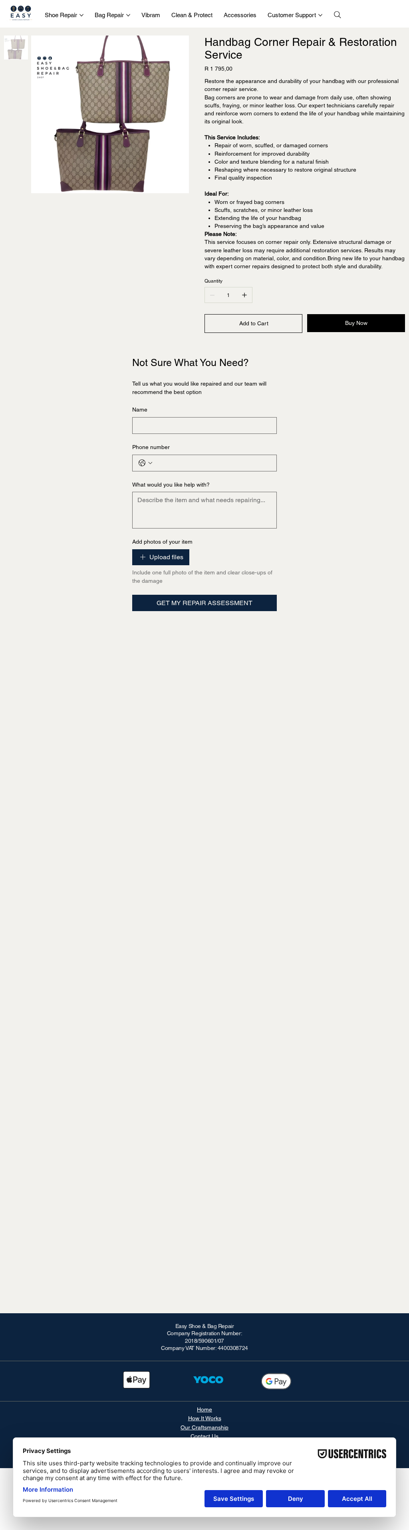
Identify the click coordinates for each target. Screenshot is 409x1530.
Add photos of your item (162, 541)
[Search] (337, 14)
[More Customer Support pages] (320, 15)
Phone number (151, 447)
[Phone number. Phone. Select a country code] (145, 463)
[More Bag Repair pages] (128, 15)
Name (139, 409)
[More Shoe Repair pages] (81, 15)
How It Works (204, 1418)
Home (204, 1409)
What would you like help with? (171, 484)
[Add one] (244, 295)
